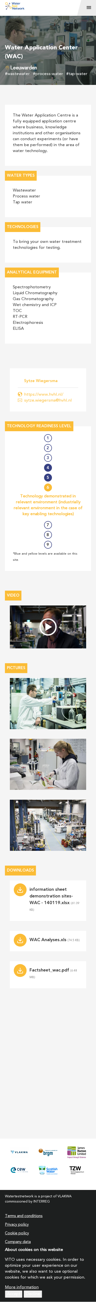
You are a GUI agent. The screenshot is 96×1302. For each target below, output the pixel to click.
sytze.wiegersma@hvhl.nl (48, 400)
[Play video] (48, 627)
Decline (33, 1294)
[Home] (46, 6)
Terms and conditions (24, 1216)
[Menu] (89, 8)
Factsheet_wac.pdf (49, 970)
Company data (18, 1242)
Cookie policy (17, 1233)
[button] (48, 703)
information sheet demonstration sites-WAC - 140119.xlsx (51, 896)
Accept (13, 1294)
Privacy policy (17, 1225)
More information (22, 1287)
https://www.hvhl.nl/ (43, 394)
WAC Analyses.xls (48, 940)
